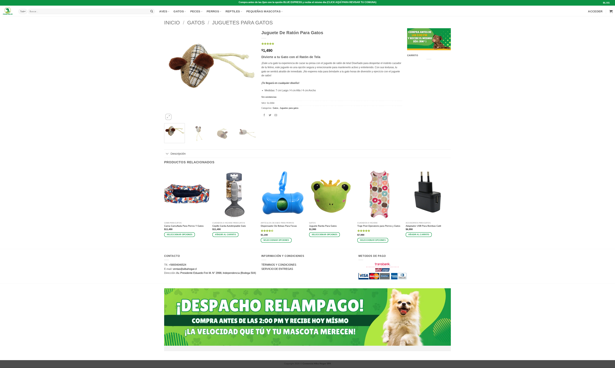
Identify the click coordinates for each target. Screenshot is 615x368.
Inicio (172, 23)
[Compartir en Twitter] (270, 115)
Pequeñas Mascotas (263, 11)
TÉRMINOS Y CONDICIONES (278, 264)
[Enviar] (151, 11)
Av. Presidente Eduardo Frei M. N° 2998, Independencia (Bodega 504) (216, 273)
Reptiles (233, 11)
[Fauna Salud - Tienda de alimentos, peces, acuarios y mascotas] (8, 11)
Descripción (178, 153)
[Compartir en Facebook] (264, 115)
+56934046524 (177, 264)
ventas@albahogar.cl (185, 269)
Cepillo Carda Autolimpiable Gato (229, 226)
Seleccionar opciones (180, 234)
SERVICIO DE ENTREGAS (277, 269)
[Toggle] (167, 153)
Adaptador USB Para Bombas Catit (423, 226)
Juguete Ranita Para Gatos (323, 226)
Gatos (178, 11)
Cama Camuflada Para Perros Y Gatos (184, 226)
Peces (195, 11)
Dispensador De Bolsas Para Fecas (279, 226)
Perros (213, 11)
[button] (595, 11)
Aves (163, 11)
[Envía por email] (275, 115)
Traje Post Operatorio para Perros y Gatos (378, 226)
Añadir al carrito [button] (225, 234)
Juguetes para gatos (242, 23)
